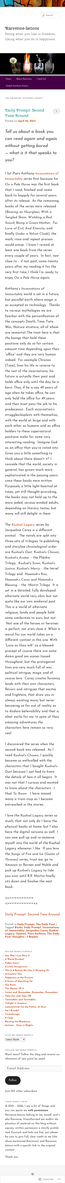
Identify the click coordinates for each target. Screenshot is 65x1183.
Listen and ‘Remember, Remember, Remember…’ (32, 992)
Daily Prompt (25, 924)
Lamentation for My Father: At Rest (25, 1007)
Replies (32, 936)
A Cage (9, 1018)
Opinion (21, 933)
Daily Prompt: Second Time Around (32, 914)
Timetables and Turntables (20, 1000)
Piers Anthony (37, 933)
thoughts (18, 936)
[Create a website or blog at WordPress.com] (32, 1174)
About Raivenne (24, 79)
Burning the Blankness (17, 1022)
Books (19, 927)
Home (8, 79)
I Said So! (41, 79)
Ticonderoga (12, 1014)
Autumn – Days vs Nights (19, 1025)
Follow (13, 1080)
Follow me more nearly (21, 1050)
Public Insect (12, 963)
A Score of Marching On (19, 981)
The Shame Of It (14, 988)
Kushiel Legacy (23, 525)
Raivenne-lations (22, 28)
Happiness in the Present (19, 978)
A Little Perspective (16, 967)
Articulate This (13, 974)
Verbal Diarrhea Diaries (17, 86)
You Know (10, 985)
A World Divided (14, 959)
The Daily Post (45, 924)
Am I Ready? (12, 1010)
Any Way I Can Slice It (17, 956)
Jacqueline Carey (37, 930)
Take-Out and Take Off (18, 996)
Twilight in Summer (16, 1003)
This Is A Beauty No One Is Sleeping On (27, 970)
